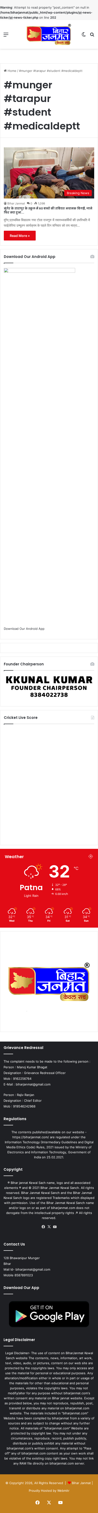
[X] (49, 1227)
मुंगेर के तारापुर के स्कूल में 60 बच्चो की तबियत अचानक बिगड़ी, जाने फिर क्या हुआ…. (48, 210)
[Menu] (6, 36)
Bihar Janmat (16, 203)
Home (11, 71)
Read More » (20, 236)
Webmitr (63, 1490)
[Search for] (92, 36)
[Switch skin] (83, 36)
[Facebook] (43, 1227)
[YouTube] (55, 1227)
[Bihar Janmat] (49, 34)
